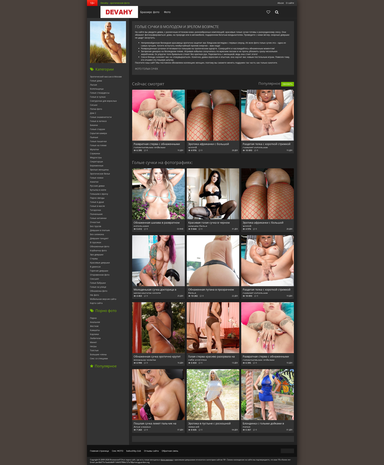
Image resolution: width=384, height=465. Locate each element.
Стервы (94, 258)
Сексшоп (94, 278)
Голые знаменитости (101, 117)
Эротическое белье (100, 173)
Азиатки (94, 181)
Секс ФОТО (117, 450)
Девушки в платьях (100, 230)
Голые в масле (97, 206)
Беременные (96, 165)
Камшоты (95, 330)
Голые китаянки (98, 218)
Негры (93, 346)
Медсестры (96, 157)
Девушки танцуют (99, 238)
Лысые (93, 84)
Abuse (281, 2)
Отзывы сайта (151, 450)
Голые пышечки (98, 141)
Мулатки (94, 149)
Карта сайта (96, 303)
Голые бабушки (98, 282)
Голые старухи (97, 129)
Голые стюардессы (100, 92)
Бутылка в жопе (98, 189)
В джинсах (95, 266)
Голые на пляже (98, 145)
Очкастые (95, 222)
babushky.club (133, 450)
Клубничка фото (98, 250)
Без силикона (97, 234)
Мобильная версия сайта (103, 299)
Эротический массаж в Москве (106, 76)
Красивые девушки (100, 262)
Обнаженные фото (99, 246)
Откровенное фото (99, 274)
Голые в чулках (98, 96)
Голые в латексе (98, 121)
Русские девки (97, 185)
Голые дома (96, 80)
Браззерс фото (149, 12)
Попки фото (96, 109)
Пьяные (94, 137)
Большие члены (98, 354)
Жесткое (94, 326)
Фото (167, 12)
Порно (93, 318)
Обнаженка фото (98, 290)
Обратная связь (170, 450)
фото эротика (167, 459)
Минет (93, 342)
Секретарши (96, 161)
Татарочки (95, 210)
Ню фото (94, 295)
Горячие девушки (99, 270)
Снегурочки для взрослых (103, 100)
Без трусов (95, 226)
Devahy (119, 12)
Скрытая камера (98, 133)
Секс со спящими (99, 358)
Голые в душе (97, 202)
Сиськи (93, 104)
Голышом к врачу (99, 193)
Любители (95, 338)
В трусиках (95, 242)
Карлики (94, 334)
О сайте (290, 2)
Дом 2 (93, 113)
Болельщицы (97, 88)
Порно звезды (97, 197)
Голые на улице (98, 286)
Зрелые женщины (99, 169)
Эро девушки (96, 254)
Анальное (95, 322)
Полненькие (96, 214)
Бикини (94, 125)
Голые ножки (96, 177)
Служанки (95, 153)
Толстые (94, 350)
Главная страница (99, 450)
